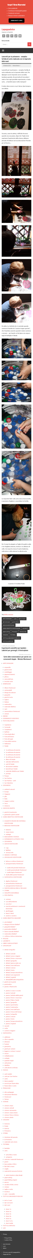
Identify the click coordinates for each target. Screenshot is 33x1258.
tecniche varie (8, 681)
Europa (6, 791)
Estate (6, 1126)
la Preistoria (8, 1139)
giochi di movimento (10, 812)
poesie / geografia (11, 1002)
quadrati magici (9, 1060)
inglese (6, 699)
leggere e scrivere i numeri (12, 1051)
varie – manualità (9, 1194)
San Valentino (8, 783)
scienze (6, 713)
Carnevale (7, 727)
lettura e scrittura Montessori (14, 861)
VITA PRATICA (8, 895)
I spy (7, 848)
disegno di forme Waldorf (12, 924)
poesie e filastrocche (10, 986)
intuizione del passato (11, 1137)
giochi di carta (8, 697)
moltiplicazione (9, 1056)
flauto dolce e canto (10, 1086)
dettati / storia (10, 970)
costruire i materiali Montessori (13, 1159)
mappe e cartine (9, 801)
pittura (6, 676)
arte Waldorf (8, 922)
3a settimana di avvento (13, 754)
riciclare (6, 1187)
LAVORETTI (25, 628)
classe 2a (8, 1211)
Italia (5, 798)
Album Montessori (9, 688)
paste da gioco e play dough (14, 1175)
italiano (6, 702)
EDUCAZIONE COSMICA (11, 836)
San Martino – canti (10, 780)
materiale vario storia (10, 1142)
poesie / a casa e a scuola (13, 990)
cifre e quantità (9, 1039)
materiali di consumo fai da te (13, 1171)
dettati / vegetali (11, 977)
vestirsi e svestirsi (11, 915)
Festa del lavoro (9, 736)
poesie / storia (10, 1019)
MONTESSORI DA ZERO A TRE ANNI (15, 888)
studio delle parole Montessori (15, 874)
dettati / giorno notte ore (13, 963)
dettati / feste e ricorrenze (14, 958)
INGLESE (5, 938)
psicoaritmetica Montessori (14, 883)
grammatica (8, 984)
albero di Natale (10, 759)
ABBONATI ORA (16, 20)
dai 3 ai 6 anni (6, 622)
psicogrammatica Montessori (14, 863)
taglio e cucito (8, 1189)
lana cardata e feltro (10, 1164)
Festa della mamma (10, 741)
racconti (6, 1026)
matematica (8, 704)
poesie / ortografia (11, 1014)
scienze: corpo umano (10, 1112)
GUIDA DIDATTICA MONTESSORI (11, 628)
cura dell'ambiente (11, 901)
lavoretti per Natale (12, 769)
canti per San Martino (10, 1076)
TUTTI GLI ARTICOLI (8, 641)
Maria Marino (16, 65)
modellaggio (8, 672)
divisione (7, 1041)
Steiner (6, 1099)
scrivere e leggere (9, 1030)
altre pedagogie (9, 1092)
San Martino (8, 778)
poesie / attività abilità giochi (14, 995)
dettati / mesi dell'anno (13, 965)
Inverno (6, 1128)
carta (15, 618)
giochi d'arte (15, 622)
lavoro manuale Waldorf (11, 931)
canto (6, 1078)
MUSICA (5, 1070)
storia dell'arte (8, 679)
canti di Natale (10, 764)
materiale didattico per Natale (15, 771)
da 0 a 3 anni (22, 618)
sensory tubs (23, 631)
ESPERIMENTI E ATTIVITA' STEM (14, 839)
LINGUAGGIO (7, 945)
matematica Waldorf (10, 934)
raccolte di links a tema (11, 1184)
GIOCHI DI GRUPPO (9, 808)
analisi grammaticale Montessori (16, 870)
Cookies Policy (8, 1240)
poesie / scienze (10, 1016)
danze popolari (8, 1081)
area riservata (6, 1244)
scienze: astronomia (10, 1110)
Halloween (7, 743)
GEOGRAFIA (6, 785)
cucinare (8, 899)
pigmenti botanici (9, 674)
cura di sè (8, 904)
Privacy (5, 1234)
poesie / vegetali (11, 1023)
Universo (7, 806)
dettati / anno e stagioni (13, 956)
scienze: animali (9, 1108)
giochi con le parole (10, 982)
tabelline (7, 1065)
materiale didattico (10, 706)
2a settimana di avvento (13, 752)
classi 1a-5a (9, 1221)
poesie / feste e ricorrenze (14, 997)
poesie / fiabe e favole (12, 1000)
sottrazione (7, 1063)
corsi (4, 1246)
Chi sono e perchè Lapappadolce (11, 1252)
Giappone (7, 794)
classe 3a (8, 1214)
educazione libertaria (10, 1094)
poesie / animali (10, 993)
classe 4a (8, 1216)
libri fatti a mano (9, 1166)
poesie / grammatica (12, 1005)
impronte (10, 614)
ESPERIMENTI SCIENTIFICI (11, 718)
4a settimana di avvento (13, 757)
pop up (6, 1182)
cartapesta (9, 1157)
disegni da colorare (10, 692)
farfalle (6, 614)
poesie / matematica (12, 1007)
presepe (8, 773)
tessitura (7, 1191)
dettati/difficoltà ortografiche (15, 979)
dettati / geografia (11, 960)
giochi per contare (9, 1049)
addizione (7, 1037)
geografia (7, 695)
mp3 (5, 709)
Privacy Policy (8, 1238)
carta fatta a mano (11, 1154)
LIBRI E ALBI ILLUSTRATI (10, 943)
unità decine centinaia (11, 1067)
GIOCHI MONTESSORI (8, 625)
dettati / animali (10, 953)
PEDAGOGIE (6, 1088)
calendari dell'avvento (12, 762)
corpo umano (10, 832)
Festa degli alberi (9, 734)
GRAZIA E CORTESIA (10, 855)
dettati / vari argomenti (13, 975)
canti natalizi (8, 1074)
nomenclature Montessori (12, 711)
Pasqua (6, 776)
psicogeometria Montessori (14, 886)
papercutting (6, 631)
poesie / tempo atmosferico (14, 1021)
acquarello (7, 667)
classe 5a (8, 1218)
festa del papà (8, 739)
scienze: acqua (8, 1105)
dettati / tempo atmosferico (14, 972)
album (4, 1248)
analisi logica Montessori (14, 872)
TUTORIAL (13, 635)
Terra (6, 803)
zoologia (8, 834)
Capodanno (7, 725)
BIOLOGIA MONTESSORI (11, 825)
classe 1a (8, 1209)
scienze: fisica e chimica (11, 1115)
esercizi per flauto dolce (11, 1083)
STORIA (6, 890)
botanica (8, 829)
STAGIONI (5, 635)
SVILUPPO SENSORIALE (11, 893)
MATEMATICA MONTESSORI (13, 877)
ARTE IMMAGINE (7, 618)
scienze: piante (8, 1117)
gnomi (6, 1161)
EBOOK (5, 716)
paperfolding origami (10, 1180)
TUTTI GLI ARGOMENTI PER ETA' (11, 638)
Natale (6, 746)
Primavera (14, 631)
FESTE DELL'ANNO (8, 721)
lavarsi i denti (10, 913)
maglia (6, 1169)
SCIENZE (5, 1101)
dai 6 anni (7, 1205)
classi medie (9, 1223)
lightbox (8, 850)
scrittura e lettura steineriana (13, 936)
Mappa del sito (7, 1254)
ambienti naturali (9, 789)
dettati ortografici (9, 949)
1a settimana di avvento (13, 750)
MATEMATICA (7, 1033)
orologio (6, 1058)
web (4, 1228)
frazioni (6, 1044)
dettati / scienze (10, 968)
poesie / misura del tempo (13, 1012)
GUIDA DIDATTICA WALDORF (12, 918)
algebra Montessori (11, 881)
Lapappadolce (8, 29)
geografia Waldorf (9, 927)
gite (5, 796)
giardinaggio (9, 911)
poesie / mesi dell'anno (13, 1009)
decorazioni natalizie (12, 766)
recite (6, 1028)
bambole (7, 1148)
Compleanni (8, 729)
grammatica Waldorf (10, 929)
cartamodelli (8, 690)
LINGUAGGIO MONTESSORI (12, 857)
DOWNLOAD (7, 684)
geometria (7, 1046)
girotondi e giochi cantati (11, 814)
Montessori (7, 1097)
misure (6, 1053)
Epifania (6, 732)
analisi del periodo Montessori (16, 867)
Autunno (7, 1123)
